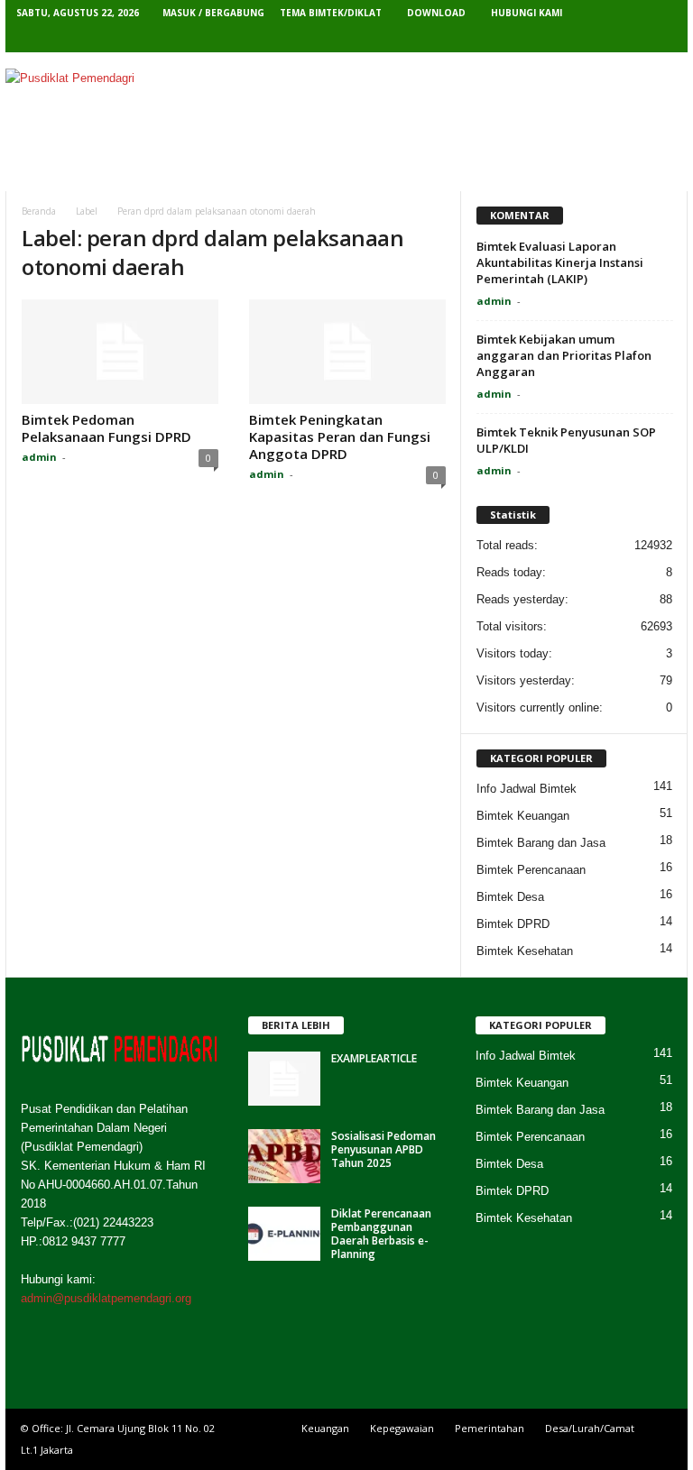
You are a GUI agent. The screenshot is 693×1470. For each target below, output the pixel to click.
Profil (115, 171)
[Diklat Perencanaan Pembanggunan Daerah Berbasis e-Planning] (284, 1234)
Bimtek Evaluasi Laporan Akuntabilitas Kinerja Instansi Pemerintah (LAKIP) (559, 262)
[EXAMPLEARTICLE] (284, 1079)
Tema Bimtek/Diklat (331, 12)
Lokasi (321, 171)
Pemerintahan (489, 1428)
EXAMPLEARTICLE (374, 1058)
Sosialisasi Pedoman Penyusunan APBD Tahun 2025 (383, 1149)
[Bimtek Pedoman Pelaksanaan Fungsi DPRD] (120, 351)
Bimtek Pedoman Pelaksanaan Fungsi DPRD (106, 428)
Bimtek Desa (510, 897)
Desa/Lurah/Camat (589, 1428)
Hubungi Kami (526, 12)
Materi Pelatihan (218, 171)
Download (436, 12)
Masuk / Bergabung (213, 12)
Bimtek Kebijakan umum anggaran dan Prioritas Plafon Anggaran (563, 355)
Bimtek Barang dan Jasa (540, 843)
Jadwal (394, 171)
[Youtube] (663, 39)
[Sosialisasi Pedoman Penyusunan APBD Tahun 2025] (284, 1156)
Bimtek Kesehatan (524, 951)
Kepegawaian (402, 1428)
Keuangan (325, 1428)
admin (39, 457)
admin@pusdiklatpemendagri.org (106, 1298)
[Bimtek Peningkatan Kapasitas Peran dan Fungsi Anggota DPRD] (347, 351)
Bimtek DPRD (513, 924)
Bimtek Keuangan (522, 815)
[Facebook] (551, 39)
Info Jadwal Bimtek (526, 788)
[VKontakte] (635, 39)
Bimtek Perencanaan (531, 870)
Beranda (54, 171)
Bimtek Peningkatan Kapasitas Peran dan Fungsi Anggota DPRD (339, 436)
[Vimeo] (607, 39)
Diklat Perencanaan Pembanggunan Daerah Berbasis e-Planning (381, 1234)
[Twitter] (579, 39)
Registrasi (480, 171)
